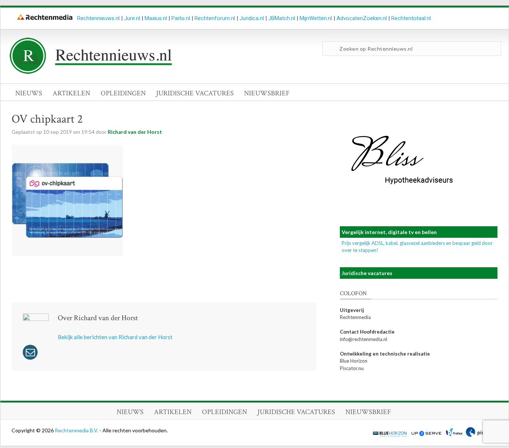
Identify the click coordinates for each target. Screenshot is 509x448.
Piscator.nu (352, 368)
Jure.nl (132, 18)
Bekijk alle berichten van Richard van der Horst (115, 337)
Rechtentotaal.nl (411, 18)
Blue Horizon (353, 361)
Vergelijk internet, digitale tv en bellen (389, 232)
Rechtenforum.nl (215, 18)
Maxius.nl (156, 18)
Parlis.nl (180, 18)
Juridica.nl (252, 18)
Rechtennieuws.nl (98, 18)
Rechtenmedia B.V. (77, 430)
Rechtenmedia (355, 317)
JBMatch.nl (281, 18)
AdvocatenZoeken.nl (361, 18)
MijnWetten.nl (316, 18)
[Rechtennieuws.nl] (91, 72)
